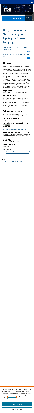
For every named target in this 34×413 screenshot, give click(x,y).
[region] (17, 399)
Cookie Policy (11, 398)
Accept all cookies (17, 404)
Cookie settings (12, 397)
